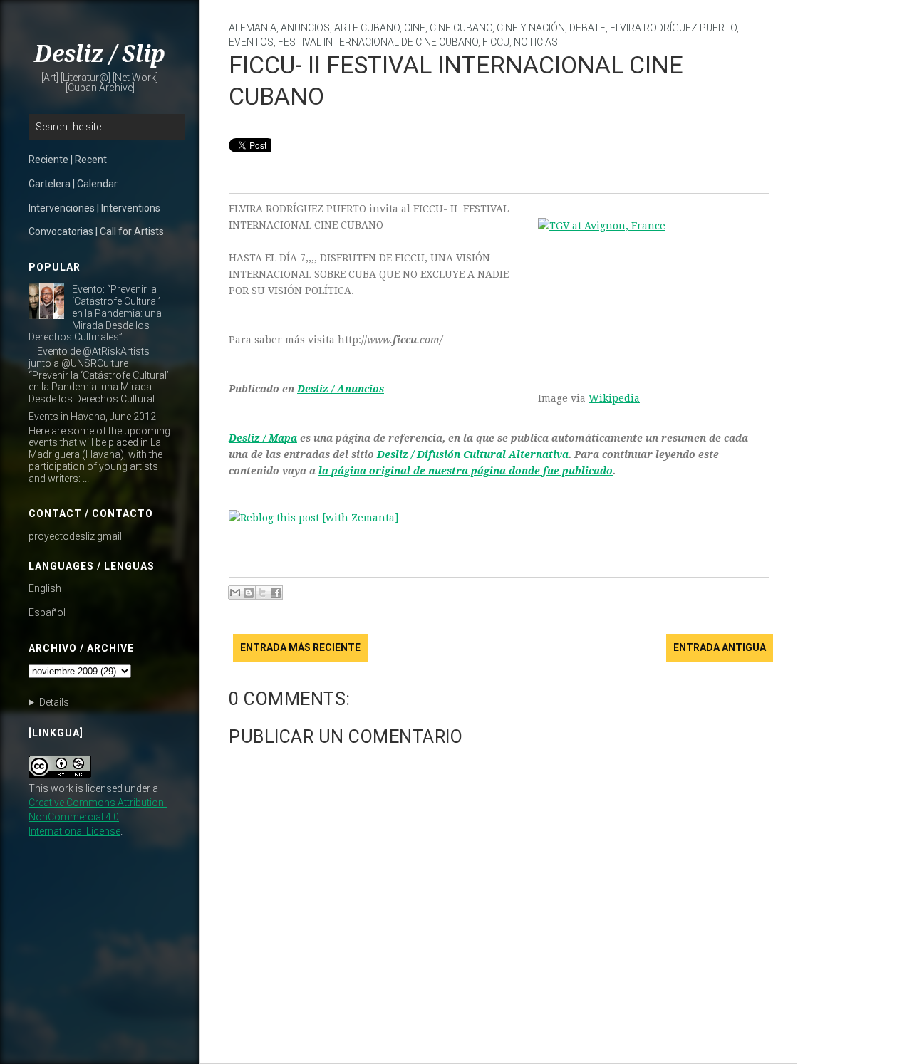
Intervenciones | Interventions (94, 208)
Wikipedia (614, 398)
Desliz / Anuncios (340, 389)
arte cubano (367, 27)
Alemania (252, 27)
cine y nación (531, 27)
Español (47, 612)
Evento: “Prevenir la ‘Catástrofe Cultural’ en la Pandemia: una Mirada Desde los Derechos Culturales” (95, 313)
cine (414, 27)
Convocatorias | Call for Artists (96, 231)
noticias (536, 42)
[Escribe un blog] (249, 592)
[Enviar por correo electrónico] (235, 592)
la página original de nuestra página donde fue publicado (465, 470)
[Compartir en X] (262, 592)
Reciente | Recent (67, 159)
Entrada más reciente (300, 647)
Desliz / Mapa (263, 438)
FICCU (495, 42)
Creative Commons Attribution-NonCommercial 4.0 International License (97, 817)
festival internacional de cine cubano (378, 42)
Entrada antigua (719, 647)
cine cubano (461, 27)
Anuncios (305, 27)
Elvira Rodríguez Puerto (673, 27)
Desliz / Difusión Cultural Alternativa (473, 454)
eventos (251, 42)
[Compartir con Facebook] (276, 592)
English (44, 588)
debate (587, 27)
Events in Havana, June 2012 (92, 416)
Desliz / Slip (99, 54)
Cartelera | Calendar (73, 183)
